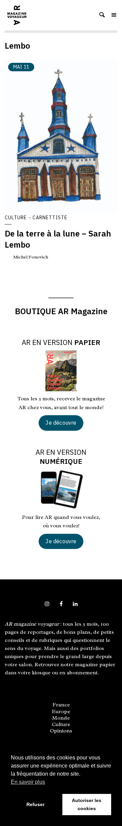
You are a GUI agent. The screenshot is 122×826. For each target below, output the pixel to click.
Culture (16, 218)
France (61, 704)
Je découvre (60, 422)
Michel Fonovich (30, 257)
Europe (61, 711)
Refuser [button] (35, 804)
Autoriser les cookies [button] (86, 804)
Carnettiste (50, 218)
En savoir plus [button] (28, 782)
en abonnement (78, 672)
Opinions (61, 730)
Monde (61, 718)
